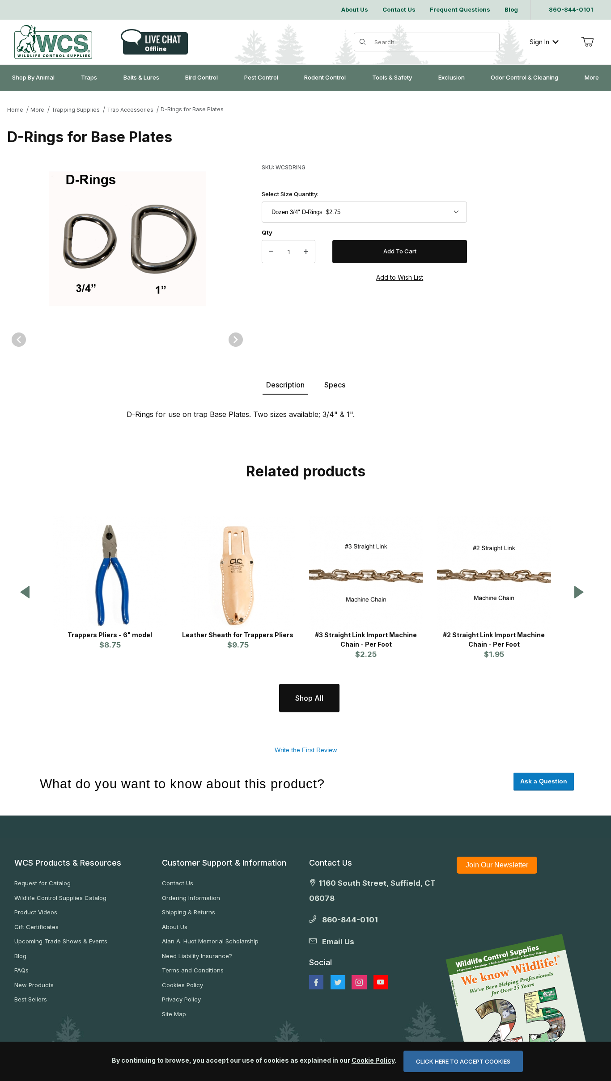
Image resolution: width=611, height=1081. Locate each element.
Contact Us (177, 883)
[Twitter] (338, 982)
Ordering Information (191, 897)
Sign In (539, 42)
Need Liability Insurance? (197, 955)
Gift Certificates (36, 926)
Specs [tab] (334, 384)
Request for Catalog (42, 883)
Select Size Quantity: (290, 194)
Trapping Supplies (75, 109)
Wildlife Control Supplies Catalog (60, 897)
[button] (25, 593)
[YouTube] (380, 982)
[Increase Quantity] (306, 251)
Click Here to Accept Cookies (463, 1061)
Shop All (309, 698)
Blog (20, 955)
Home (15, 109)
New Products (34, 984)
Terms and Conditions (193, 970)
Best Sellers (30, 999)
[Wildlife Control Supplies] (53, 42)
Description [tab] (285, 384)
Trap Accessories (130, 109)
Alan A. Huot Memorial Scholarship (210, 941)
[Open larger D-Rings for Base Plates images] (127, 238)
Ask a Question (543, 781)
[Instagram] (359, 982)
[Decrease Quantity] (271, 251)
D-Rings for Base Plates (192, 109)
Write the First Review (306, 749)
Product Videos (35, 912)
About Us (174, 926)
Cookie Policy (373, 1060)
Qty (267, 232)
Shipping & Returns (188, 912)
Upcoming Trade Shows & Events (60, 941)
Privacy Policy (181, 999)
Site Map (174, 1014)
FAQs (21, 970)
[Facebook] (316, 982)
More (37, 109)
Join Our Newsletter (497, 865)
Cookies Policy (182, 984)
